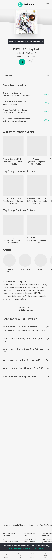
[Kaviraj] (40, 260)
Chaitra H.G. (31, 53)
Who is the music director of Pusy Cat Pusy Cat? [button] (23, 350)
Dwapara (36, 159)
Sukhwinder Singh (10, 104)
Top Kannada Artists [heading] (9, 534)
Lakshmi (19, 53)
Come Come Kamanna (12, 93)
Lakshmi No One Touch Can (14, 101)
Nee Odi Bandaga (13, 198)
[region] (26, 524)
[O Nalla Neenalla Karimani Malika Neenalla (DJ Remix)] (13, 146)
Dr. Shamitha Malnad (22, 95)
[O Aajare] (13, 225)
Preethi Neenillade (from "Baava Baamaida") (37, 238)
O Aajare (13, 238)
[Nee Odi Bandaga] (13, 185)
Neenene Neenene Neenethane (16, 118)
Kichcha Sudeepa (29, 542)
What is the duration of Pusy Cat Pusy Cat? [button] (23, 368)
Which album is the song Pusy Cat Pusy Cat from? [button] (23, 339)
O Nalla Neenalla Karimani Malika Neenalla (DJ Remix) (13, 159)
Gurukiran (9, 269)
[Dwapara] (37, 146)
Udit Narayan (8, 95)
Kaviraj (41, 269)
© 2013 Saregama (26, 310)
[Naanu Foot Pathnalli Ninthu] (37, 185)
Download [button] (7, 75)
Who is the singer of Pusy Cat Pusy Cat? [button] (21, 360)
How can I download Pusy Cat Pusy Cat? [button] (21, 376)
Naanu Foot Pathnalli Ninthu (15, 110)
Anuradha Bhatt (20, 121)
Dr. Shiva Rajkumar (10, 112)
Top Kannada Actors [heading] (29, 534)
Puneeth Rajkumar (30, 539)
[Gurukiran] (9, 260)
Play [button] (22, 62)
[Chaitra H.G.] (25, 260)
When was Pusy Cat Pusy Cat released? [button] (21, 326)
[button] (30, 62)
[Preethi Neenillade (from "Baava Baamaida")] (37, 225)
